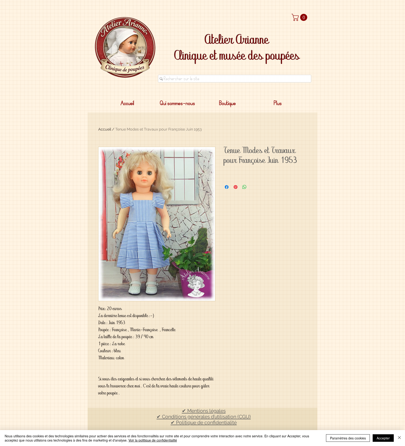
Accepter (383, 438)
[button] (300, 17)
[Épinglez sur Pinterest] (235, 187)
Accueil (104, 129)
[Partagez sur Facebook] (226, 187)
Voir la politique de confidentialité (152, 440)
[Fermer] (399, 438)
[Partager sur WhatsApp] (244, 187)
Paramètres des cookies (348, 438)
